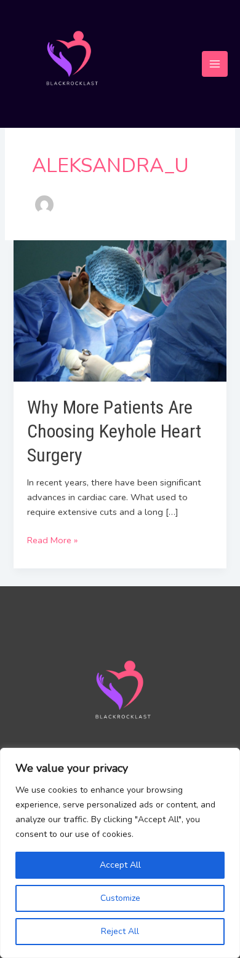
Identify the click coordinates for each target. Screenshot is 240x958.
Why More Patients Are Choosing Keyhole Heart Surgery (114, 431)
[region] (120, 853)
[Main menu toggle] (215, 64)
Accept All (120, 865)
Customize (120, 898)
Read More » (52, 539)
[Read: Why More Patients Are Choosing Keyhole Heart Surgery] (120, 310)
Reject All (120, 931)
